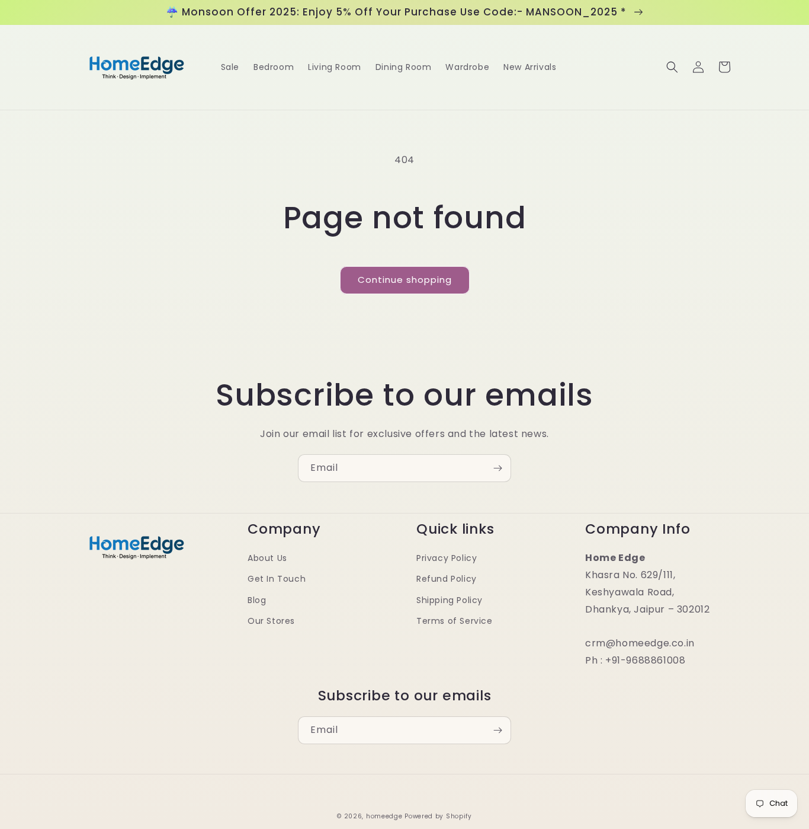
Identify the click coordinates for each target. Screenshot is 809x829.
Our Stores (271, 621)
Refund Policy (446, 579)
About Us (267, 558)
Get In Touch (277, 579)
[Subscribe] (497, 468)
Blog (257, 600)
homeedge (384, 816)
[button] (672, 67)
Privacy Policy (446, 558)
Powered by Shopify (438, 816)
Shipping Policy (449, 600)
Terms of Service (454, 621)
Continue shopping (405, 279)
